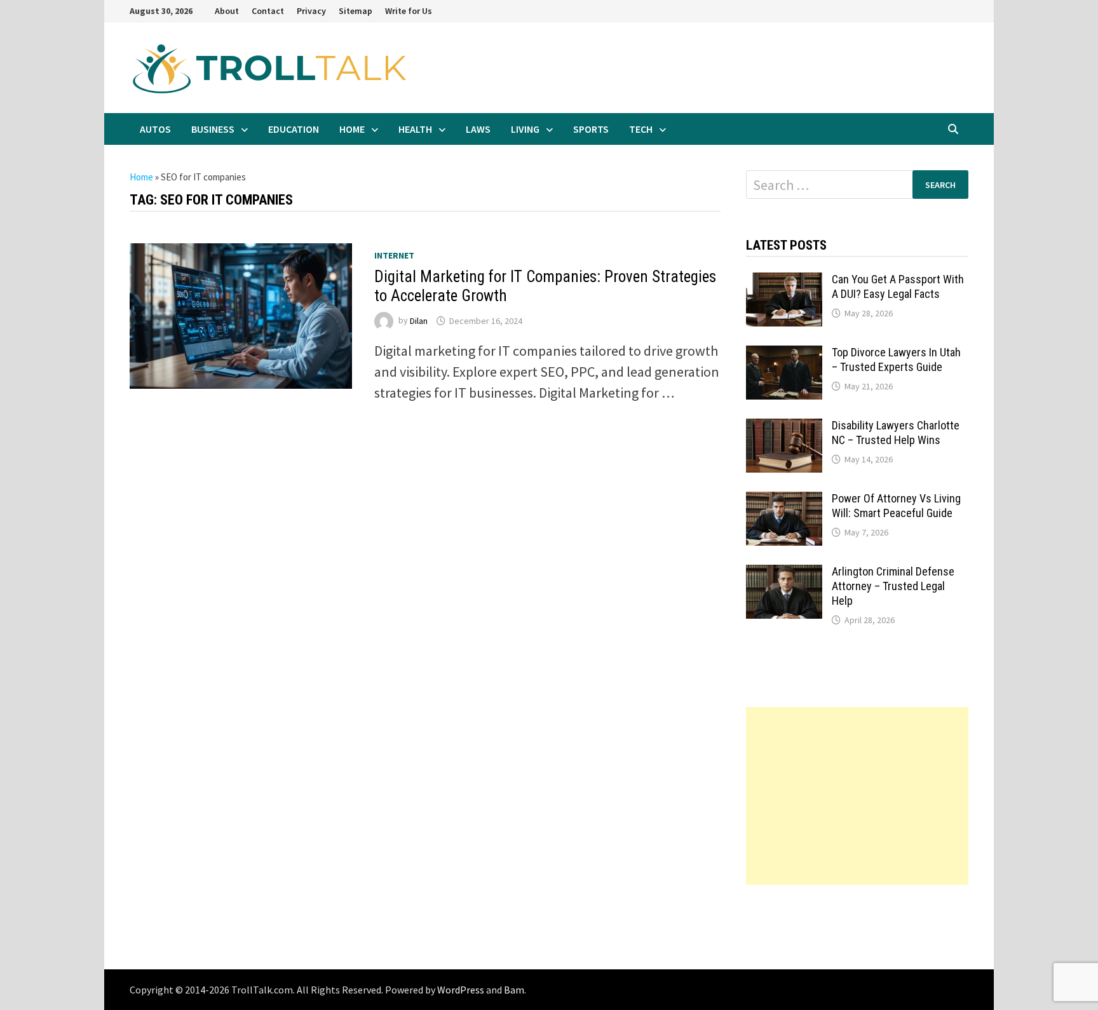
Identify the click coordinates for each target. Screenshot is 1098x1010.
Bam (514, 989)
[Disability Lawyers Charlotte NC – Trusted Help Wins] (784, 429)
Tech (641, 129)
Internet (394, 255)
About (227, 11)
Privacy (311, 11)
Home (352, 129)
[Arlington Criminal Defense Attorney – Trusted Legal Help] (784, 575)
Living (525, 129)
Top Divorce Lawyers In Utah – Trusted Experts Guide (896, 360)
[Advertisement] (857, 796)
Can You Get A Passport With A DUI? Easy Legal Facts (898, 286)
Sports (591, 129)
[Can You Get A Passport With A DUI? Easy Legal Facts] (784, 283)
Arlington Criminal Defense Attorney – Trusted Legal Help (893, 586)
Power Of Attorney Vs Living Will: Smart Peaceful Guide (896, 506)
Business (212, 129)
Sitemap (355, 11)
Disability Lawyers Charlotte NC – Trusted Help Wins (895, 433)
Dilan (419, 321)
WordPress (460, 989)
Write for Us (408, 11)
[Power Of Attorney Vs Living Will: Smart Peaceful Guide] (784, 502)
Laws (478, 129)
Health (415, 129)
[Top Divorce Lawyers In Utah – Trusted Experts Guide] (784, 356)
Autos (155, 129)
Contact (268, 11)
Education (293, 129)
